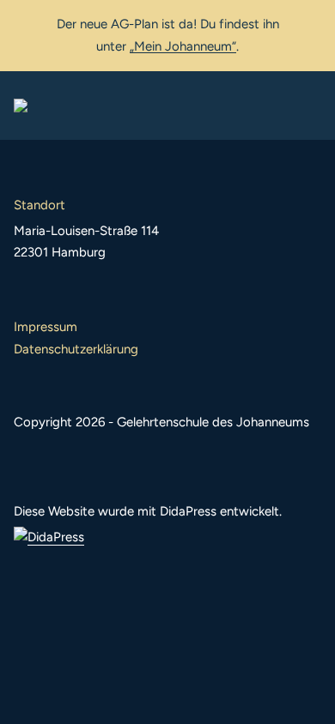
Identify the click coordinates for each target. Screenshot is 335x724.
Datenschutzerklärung (76, 349)
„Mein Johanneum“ (183, 46)
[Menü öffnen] (307, 105)
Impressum (45, 327)
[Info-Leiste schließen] (309, 23)
